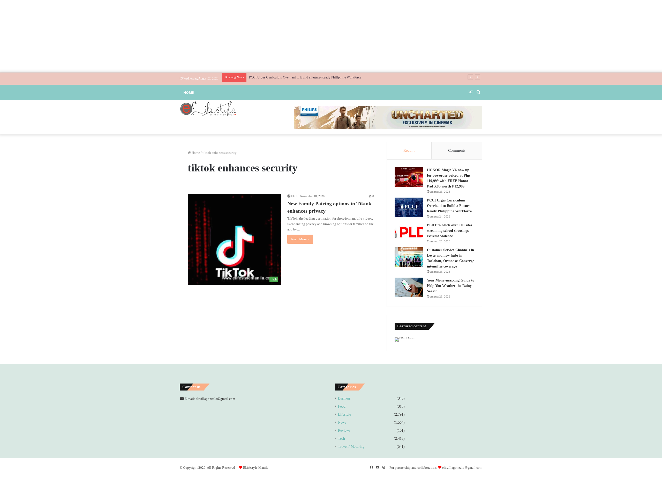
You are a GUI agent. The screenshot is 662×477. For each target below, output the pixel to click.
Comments (456, 150)
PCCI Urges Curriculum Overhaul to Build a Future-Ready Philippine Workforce (305, 77)
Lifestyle (344, 414)
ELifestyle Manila (255, 467)
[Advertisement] (331, 36)
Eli (293, 196)
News (342, 422)
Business (344, 398)
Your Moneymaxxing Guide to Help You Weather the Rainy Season (450, 285)
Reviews (344, 430)
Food (341, 406)
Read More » (300, 239)
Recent (409, 150)
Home (188, 92)
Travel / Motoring (351, 447)
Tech (341, 438)
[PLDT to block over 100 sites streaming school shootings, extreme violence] (409, 232)
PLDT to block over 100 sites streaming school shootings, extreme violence (449, 230)
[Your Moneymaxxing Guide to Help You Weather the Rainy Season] (409, 287)
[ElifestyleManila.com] (208, 108)
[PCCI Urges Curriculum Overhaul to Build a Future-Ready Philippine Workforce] (409, 207)
